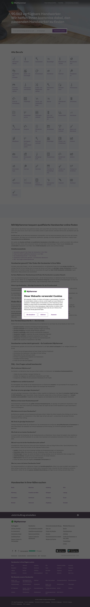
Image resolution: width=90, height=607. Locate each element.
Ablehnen (43, 314)
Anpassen (54, 314)
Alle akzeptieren (30, 314)
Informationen (41, 306)
